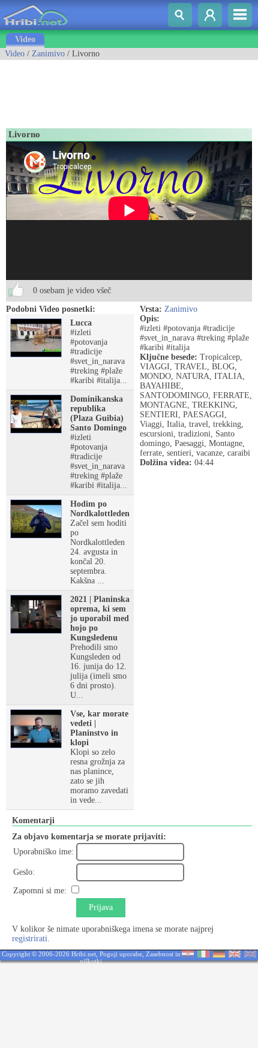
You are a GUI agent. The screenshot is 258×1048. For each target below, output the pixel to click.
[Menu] (240, 15)
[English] (235, 954)
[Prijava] (210, 15)
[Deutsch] (219, 954)
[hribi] (35, 27)
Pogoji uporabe (121, 953)
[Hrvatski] (188, 954)
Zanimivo (48, 53)
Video (25, 39)
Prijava (101, 907)
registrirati (29, 938)
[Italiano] (203, 954)
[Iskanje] (180, 15)
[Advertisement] (96, 90)
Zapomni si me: (40, 890)
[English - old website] (250, 954)
